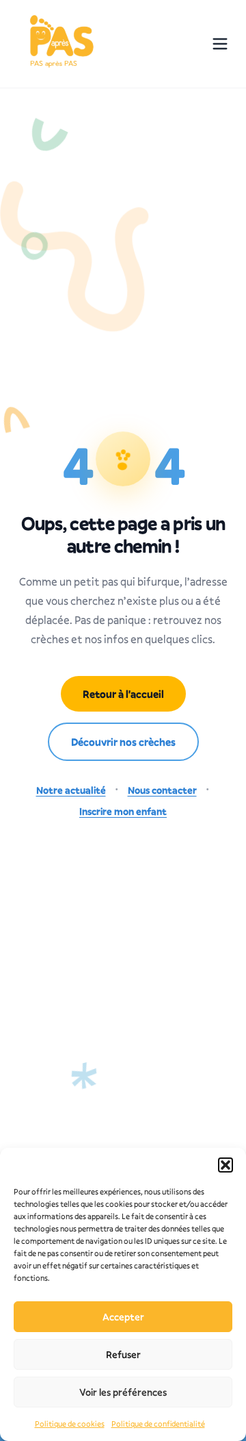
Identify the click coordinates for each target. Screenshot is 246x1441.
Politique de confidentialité (158, 1423)
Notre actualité (71, 790)
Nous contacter (162, 790)
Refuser (123, 1354)
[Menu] (220, 43)
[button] (225, 1165)
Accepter (123, 1316)
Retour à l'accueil (123, 694)
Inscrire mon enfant (123, 811)
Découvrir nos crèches (123, 742)
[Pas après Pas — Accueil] (59, 44)
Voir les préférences (123, 1392)
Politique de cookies (70, 1423)
